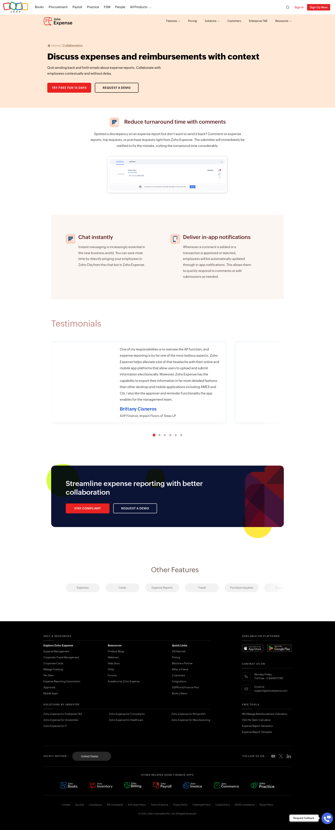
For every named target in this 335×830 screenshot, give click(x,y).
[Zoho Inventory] (100, 785)
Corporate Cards (53, 663)
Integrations (179, 681)
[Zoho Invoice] (192, 785)
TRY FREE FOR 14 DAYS (69, 87)
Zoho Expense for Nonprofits (188, 714)
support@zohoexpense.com (271, 690)
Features (171, 20)
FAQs (111, 669)
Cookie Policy (222, 804)
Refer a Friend (180, 669)
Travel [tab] (202, 587)
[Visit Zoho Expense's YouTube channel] (273, 756)
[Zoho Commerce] (226, 785)
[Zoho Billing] (132, 785)
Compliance (95, 804)
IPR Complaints (115, 804)
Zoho (15, 7)
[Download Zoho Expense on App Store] (252, 648)
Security (79, 804)
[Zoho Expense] (58, 21)
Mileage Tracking (53, 669)
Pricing (192, 20)
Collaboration (73, 45)
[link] (120, 7)
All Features (179, 651)
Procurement (58, 7)
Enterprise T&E (258, 20)
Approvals (49, 687)
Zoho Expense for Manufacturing (190, 720)
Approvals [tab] (281, 587)
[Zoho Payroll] (162, 785)
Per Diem (48, 675)
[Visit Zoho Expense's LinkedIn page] (289, 756)
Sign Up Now (318, 7)
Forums (112, 675)
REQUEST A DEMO (117, 87)
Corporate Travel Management (61, 657)
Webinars (113, 657)
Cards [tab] (122, 587)
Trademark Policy (201, 804)
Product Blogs (116, 651)
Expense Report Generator (257, 726)
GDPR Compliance (245, 804)
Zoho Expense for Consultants (127, 714)
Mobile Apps (50, 693)
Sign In (299, 7)
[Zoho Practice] (262, 785)
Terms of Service (159, 804)
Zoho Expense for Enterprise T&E (62, 714)
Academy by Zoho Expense (124, 681)
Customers (234, 20)
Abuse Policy (266, 804)
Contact (66, 804)
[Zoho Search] (287, 7)
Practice (93, 7)
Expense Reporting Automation (61, 681)
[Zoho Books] (69, 785)
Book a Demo (179, 693)
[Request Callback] (327, 818)
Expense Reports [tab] (162, 587)
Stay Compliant (87, 508)
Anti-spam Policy (137, 804)
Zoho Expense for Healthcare (126, 720)
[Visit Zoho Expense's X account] (281, 756)
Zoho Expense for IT (55, 726)
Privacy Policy (180, 804)
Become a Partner (182, 663)
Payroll (77, 7)
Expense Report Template (257, 732)
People (120, 7)
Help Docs (114, 663)
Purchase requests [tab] (241, 587)
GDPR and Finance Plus (185, 687)
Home (56, 45)
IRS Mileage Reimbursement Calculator (264, 714)
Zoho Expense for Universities (60, 720)
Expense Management (56, 651)
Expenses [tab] (83, 587)
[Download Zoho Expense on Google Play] (279, 648)
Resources (281, 20)
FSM (107, 7)
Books (39, 7)
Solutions (211, 20)
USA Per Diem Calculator (256, 720)
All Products (139, 7)
